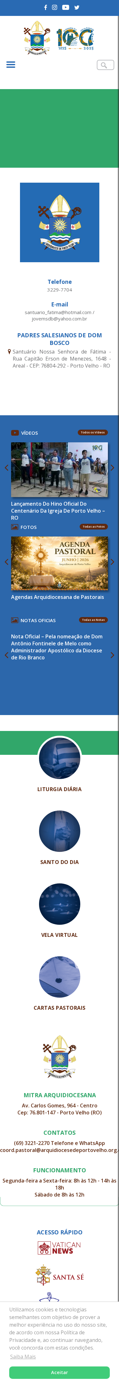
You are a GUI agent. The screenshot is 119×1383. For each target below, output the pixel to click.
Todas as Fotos (94, 526)
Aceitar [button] (59, 1372)
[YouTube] (65, 7)
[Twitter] (77, 7)
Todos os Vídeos (93, 432)
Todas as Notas (93, 620)
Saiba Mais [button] (23, 1356)
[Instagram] (54, 7)
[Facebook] (45, 7)
